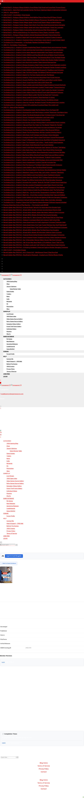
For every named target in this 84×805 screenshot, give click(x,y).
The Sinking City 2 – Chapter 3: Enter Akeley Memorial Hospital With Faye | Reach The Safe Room (33, 52)
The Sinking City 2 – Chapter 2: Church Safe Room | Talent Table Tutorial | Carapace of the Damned (34, 187)
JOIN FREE (6, 374)
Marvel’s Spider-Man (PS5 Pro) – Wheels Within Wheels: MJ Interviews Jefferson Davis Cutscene (32, 232)
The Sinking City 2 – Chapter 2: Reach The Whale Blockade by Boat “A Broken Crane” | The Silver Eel (33, 115)
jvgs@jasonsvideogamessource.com (12, 394)
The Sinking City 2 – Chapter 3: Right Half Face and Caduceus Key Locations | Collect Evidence (32, 37)
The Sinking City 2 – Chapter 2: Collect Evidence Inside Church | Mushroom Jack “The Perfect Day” (33, 190)
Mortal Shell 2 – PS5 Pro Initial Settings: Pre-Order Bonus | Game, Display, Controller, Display (31, 32)
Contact (44, 772)
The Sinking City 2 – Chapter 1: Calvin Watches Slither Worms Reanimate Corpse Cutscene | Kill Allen (34, 152)
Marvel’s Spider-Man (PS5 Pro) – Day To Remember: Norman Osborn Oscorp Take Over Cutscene (32, 240)
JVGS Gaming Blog (12, 281)
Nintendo (9, 301)
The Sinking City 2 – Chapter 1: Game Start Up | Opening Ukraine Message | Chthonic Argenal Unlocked (34, 202)
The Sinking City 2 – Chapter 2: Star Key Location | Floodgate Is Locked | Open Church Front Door (33, 185)
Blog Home (44, 763)
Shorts (9, 334)
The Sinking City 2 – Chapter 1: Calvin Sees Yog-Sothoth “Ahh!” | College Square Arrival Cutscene (33, 177)
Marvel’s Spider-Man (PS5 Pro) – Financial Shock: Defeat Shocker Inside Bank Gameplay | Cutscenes (33, 235)
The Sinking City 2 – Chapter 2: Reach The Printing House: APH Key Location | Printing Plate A (32, 132)
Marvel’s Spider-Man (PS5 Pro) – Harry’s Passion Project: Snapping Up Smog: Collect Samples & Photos (34, 237)
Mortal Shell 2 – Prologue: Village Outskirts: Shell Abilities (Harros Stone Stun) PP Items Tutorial (32, 17)
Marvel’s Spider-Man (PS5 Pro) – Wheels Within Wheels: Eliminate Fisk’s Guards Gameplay (30, 215)
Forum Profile (10, 354)
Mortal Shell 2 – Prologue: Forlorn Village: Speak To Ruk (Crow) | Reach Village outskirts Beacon (32, 22)
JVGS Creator (11, 366)
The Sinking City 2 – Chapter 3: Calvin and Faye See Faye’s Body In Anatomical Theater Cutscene (33, 50)
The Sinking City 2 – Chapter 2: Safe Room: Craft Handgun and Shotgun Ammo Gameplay (31, 135)
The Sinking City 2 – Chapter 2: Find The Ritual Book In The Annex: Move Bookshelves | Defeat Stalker (34, 170)
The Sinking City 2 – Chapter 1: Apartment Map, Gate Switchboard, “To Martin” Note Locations (32, 157)
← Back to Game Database (8, 563)
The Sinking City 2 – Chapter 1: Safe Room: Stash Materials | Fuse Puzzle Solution (28, 145)
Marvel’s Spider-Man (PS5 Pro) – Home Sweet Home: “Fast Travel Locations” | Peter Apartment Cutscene (35, 227)
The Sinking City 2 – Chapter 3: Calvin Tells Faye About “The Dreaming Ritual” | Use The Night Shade (34, 57)
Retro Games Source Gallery (15, 321)
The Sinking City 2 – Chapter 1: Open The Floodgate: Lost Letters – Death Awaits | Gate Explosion (33, 142)
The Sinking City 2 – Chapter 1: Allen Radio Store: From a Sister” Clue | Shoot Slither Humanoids (32, 150)
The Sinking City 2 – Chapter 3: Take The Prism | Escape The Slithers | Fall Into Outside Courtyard (33, 72)
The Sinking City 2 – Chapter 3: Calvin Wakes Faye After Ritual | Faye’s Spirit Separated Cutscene (33, 92)
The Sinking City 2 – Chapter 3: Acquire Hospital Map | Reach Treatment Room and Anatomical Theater (35, 47)
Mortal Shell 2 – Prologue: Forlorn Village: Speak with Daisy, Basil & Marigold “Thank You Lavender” (33, 27)
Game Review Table (15, 289)
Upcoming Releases (12, 344)
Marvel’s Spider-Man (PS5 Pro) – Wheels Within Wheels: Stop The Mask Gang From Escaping (31, 230)
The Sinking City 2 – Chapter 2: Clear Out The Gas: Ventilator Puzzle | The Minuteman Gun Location (33, 102)
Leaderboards (11, 346)
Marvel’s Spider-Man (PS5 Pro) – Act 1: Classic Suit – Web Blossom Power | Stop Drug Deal (30, 252)
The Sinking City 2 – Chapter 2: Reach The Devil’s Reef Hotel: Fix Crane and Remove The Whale (32, 127)
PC (7, 304)
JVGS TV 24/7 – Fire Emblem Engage (14, 250)
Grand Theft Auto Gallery (14, 326)
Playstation (10, 306)
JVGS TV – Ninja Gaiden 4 (11, 12)
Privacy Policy (11, 369)
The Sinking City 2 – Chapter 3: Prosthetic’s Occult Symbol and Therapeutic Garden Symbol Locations (34, 67)
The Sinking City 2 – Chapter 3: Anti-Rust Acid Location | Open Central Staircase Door (29, 62)
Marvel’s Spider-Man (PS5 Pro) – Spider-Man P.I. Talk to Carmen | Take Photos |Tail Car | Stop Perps (33, 217)
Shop (8, 284)
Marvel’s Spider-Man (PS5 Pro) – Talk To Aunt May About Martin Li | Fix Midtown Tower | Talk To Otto (33, 242)
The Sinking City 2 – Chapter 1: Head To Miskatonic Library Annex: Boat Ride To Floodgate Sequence (34, 140)
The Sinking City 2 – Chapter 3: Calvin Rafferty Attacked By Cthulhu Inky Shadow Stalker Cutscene (34, 60)
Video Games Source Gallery (15, 319)
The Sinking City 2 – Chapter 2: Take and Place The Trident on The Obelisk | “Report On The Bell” (32, 125)
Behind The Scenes (12, 364)
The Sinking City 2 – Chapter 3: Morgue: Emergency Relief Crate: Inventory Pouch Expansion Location (34, 65)
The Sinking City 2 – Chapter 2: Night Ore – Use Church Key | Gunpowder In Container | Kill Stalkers (33, 192)
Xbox (8, 309)
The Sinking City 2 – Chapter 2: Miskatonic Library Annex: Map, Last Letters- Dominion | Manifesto (33, 172)
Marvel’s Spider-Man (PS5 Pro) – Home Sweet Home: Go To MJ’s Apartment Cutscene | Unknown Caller (34, 222)
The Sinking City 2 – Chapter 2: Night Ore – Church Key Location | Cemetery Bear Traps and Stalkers (34, 195)
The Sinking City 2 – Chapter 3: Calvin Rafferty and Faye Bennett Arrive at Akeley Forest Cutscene (33, 55)
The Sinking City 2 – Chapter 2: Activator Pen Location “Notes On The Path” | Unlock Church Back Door (35, 182)
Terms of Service (11, 371)
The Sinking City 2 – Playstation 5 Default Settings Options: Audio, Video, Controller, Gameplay (32, 200)
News (8, 296)
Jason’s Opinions (11, 286)
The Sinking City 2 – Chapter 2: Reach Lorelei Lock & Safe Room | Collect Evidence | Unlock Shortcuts (34, 85)
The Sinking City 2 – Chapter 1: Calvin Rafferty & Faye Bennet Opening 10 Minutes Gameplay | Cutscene (35, 197)
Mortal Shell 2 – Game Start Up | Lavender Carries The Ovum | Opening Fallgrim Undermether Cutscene (35, 10)
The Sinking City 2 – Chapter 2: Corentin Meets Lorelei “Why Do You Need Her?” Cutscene (30, 95)
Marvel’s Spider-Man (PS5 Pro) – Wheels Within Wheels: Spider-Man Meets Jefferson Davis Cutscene (33, 212)
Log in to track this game (13, 556)
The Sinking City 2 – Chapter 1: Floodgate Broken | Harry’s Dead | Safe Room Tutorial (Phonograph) (33, 137)
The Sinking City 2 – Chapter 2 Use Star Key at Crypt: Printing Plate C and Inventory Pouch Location (34, 122)
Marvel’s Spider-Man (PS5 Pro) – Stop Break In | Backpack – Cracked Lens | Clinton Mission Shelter (33, 255)
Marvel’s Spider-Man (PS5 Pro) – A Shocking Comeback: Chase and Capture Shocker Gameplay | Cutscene (35, 247)
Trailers (9, 294)
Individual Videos (11, 329)
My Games (9, 339)
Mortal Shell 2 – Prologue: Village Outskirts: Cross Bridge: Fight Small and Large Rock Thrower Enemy (34, 7)
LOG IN (5, 376)
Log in (3, 662)
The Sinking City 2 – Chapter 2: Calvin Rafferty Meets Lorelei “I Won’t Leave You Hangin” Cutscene (33, 90)
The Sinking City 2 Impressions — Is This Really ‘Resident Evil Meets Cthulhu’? (27, 42)
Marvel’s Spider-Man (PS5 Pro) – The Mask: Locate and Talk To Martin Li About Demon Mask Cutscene (34, 245)
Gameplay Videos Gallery (14, 324)
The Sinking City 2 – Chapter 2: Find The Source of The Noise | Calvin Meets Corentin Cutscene (32, 165)
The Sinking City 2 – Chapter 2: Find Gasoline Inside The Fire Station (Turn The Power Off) (30, 110)
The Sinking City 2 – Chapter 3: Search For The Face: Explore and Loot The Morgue (28, 75)
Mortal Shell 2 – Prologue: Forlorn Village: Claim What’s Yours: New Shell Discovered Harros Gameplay (34, 25)
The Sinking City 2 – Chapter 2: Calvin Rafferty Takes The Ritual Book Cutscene (27, 167)
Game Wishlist (11, 349)
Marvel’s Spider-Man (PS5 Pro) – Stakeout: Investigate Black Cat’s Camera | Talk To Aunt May (31, 220)
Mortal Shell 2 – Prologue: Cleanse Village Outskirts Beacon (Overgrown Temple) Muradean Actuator (34, 20)
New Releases (10, 341)
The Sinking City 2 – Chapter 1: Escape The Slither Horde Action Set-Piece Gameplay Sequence (32, 180)
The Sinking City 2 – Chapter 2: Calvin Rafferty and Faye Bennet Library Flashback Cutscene (31, 175)
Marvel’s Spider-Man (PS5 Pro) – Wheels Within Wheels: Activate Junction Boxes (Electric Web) (32, 210)
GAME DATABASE (8, 336)
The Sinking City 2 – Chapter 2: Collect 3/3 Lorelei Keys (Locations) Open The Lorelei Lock (30, 105)
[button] (42, 776)
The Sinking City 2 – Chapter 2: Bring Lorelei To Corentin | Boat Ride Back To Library (29, 97)
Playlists (9, 331)
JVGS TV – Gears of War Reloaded (13, 107)
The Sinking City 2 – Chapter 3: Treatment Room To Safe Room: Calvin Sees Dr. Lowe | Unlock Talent (34, 40)
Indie (8, 299)
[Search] (0, 380)
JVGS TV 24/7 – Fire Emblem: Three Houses (16, 15)
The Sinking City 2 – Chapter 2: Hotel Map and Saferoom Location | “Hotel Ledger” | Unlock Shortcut (34, 87)
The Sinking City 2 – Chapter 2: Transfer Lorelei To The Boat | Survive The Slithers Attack (30, 100)
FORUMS (6, 351)
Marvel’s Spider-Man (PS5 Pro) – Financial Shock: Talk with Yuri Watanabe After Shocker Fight (32, 207)
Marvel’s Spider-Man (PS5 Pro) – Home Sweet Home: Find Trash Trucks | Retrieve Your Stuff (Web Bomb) (34, 225)
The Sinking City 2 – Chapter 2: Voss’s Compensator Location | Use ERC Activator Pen (29, 162)
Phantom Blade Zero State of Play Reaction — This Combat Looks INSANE (25, 205)
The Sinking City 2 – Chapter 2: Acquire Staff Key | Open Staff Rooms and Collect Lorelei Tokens (32, 80)
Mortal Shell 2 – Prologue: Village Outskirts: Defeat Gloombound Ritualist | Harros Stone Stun (31, 35)
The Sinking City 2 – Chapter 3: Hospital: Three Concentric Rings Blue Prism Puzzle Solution (31, 77)
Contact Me (10, 359)
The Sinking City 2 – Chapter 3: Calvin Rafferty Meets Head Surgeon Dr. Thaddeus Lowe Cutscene (33, 70)
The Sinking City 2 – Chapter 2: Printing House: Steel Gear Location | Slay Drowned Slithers (31, 130)
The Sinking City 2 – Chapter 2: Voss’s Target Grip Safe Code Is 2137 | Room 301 (27, 82)
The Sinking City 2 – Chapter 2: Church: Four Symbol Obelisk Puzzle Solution (26, 120)
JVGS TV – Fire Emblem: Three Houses (15, 45)
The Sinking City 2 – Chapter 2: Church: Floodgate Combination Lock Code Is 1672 (28, 117)
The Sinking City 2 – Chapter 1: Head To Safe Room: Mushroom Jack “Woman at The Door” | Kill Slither (34, 147)
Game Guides (10, 291)
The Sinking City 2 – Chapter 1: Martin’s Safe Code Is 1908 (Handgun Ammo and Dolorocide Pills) (32, 160)
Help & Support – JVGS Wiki (14, 361)
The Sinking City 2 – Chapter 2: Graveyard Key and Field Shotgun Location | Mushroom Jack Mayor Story (35, 112)
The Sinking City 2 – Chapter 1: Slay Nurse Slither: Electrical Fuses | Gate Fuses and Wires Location (33, 155)
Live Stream (10, 314)
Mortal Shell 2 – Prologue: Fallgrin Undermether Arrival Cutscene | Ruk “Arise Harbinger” (30, 30)
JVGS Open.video (11, 316)
